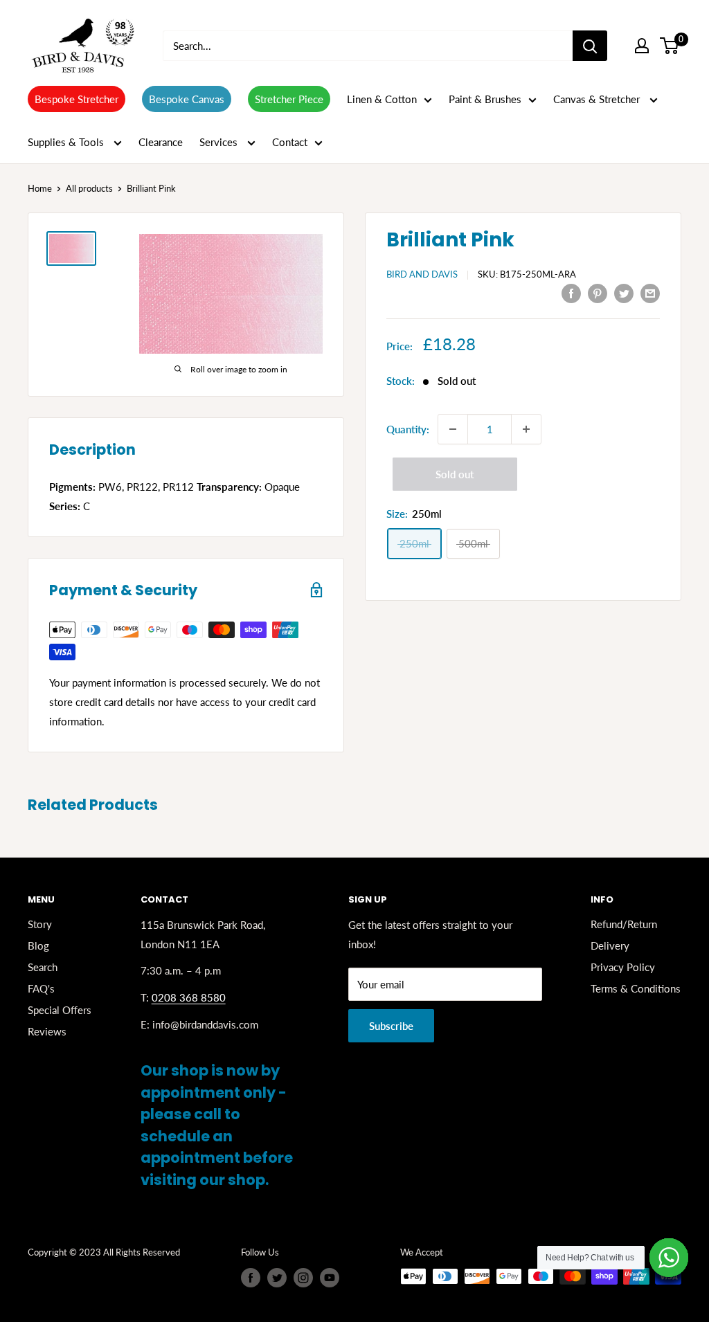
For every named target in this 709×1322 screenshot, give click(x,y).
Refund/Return (624, 924)
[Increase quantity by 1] (526, 429)
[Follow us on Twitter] (277, 1277)
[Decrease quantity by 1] (452, 429)
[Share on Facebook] (571, 292)
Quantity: (407, 429)
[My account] (642, 45)
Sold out (455, 474)
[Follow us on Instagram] (303, 1277)
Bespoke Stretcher (76, 99)
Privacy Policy (623, 967)
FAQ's (41, 988)
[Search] (590, 45)
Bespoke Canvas (186, 99)
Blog (38, 945)
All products (89, 188)
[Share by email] (650, 292)
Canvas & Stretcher (598, 99)
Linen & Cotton (382, 99)
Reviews (47, 1031)
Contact (289, 142)
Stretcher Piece (289, 99)
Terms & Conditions (636, 988)
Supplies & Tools (67, 142)
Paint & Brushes (485, 99)
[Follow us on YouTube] (329, 1277)
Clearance (160, 142)
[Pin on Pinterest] (597, 292)
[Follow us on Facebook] (250, 1277)
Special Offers (59, 1010)
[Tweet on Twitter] (624, 292)
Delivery (610, 945)
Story (40, 924)
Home (40, 188)
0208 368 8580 (189, 997)
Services (219, 142)
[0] (670, 45)
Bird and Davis (422, 274)
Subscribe (391, 1026)
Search (42, 967)
